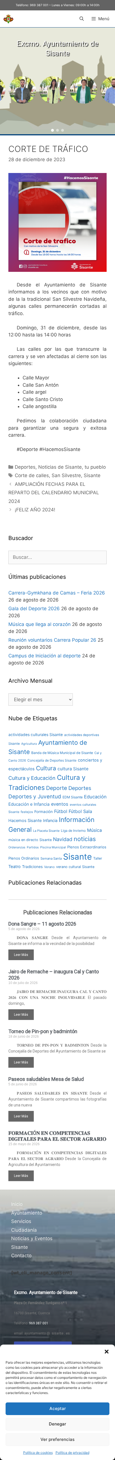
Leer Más (21, 955)
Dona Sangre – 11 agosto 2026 (42, 924)
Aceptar (57, 1408)
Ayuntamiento (26, 1213)
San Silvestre (66, 475)
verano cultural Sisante (75, 867)
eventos (59, 804)
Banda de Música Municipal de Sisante (62, 753)
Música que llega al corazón (39, 624)
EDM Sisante (73, 797)
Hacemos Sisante (25, 820)
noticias (85, 838)
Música (94, 830)
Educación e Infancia (29, 804)
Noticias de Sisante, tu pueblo (72, 467)
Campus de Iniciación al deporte (44, 656)
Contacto (21, 1255)
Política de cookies (38, 1452)
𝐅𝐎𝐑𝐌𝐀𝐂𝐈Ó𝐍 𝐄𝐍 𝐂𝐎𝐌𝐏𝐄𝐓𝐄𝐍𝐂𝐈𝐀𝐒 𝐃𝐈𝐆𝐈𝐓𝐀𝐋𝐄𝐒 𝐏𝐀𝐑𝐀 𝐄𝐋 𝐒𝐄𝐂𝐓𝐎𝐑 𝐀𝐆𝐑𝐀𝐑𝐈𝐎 (57, 1136)
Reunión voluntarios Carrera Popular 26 (52, 640)
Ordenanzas (16, 847)
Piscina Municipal (53, 847)
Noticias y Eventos (31, 1238)
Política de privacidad (72, 1452)
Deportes (25, 467)
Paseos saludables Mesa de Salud (46, 1079)
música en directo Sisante (30, 840)
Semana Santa (51, 858)
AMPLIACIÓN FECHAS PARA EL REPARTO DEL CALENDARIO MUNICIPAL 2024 (53, 492)
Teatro (14, 866)
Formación (43, 811)
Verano (49, 867)
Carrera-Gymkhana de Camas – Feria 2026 (56, 593)
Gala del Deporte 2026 (34, 608)
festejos (27, 812)
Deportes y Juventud (34, 796)
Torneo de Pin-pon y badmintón (42, 1031)
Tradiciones (32, 866)
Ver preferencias (57, 1439)
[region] (57, 81)
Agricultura (29, 744)
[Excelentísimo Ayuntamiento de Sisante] (8, 18)
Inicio (17, 1204)
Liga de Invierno (73, 830)
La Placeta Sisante (46, 831)
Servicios (21, 1221)
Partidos (33, 847)
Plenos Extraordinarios (86, 847)
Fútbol (60, 811)
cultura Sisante (73, 768)
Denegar (57, 1424)
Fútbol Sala (80, 811)
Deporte (56, 788)
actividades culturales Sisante (35, 734)
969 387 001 (39, 5)
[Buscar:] (57, 557)
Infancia (50, 820)
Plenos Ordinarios (23, 858)
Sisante (92, 475)
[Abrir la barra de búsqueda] (81, 18)
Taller (97, 858)
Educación (95, 797)
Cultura (46, 768)
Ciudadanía (24, 1230)
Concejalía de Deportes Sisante (51, 760)
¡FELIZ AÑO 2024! (35, 510)
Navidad (62, 839)
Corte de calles (32, 475)
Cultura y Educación (32, 778)
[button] (106, 1351)
